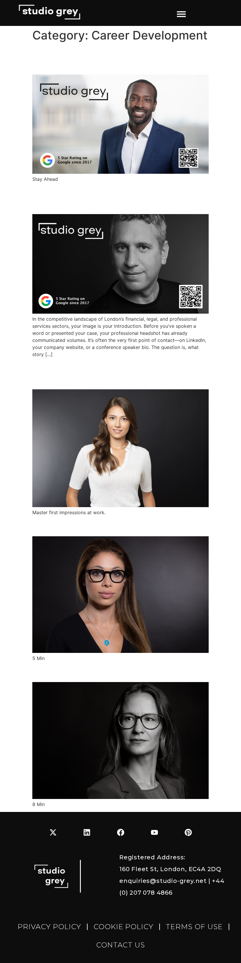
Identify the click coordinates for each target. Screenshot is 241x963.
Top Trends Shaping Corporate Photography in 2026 (100, 58)
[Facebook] (120, 832)
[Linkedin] (86, 832)
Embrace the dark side (82, 671)
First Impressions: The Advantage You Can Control (116, 373)
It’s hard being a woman (84, 525)
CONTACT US (120, 945)
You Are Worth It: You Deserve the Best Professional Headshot (119, 198)
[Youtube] (154, 832)
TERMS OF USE (194, 926)
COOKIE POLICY (123, 926)
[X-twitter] (53, 832)
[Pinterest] (188, 832)
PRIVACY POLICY (49, 926)
